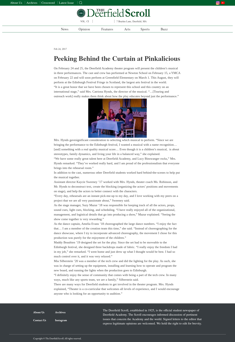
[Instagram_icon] (218, 3)
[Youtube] (223, 3)
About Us (16, 3)
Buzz (164, 29)
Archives (31, 3)
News (64, 29)
